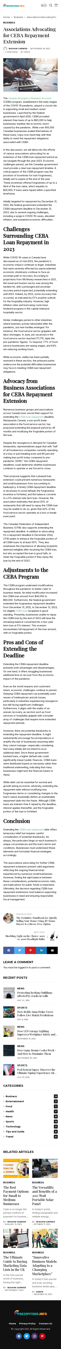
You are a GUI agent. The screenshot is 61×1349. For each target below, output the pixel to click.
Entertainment (31, 1101)
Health (31, 1111)
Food (31, 1106)
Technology (31, 1126)
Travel (31, 1136)
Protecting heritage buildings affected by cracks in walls (34, 994)
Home (6, 17)
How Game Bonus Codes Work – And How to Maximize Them (36, 1052)
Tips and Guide (31, 1131)
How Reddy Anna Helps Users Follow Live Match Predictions (35, 1013)
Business (18, 17)
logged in (23, 967)
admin (39, 1292)
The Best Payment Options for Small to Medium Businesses (16, 1195)
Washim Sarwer (18, 49)
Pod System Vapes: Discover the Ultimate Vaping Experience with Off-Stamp (36, 1073)
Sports (31, 1121)
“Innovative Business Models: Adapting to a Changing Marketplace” (44, 1265)
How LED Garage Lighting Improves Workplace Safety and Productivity (36, 1034)
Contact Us (45, 1323)
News (31, 1116)
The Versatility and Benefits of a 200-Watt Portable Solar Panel (44, 1195)
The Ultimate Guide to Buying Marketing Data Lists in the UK (15, 1263)
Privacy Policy (27, 1323)
